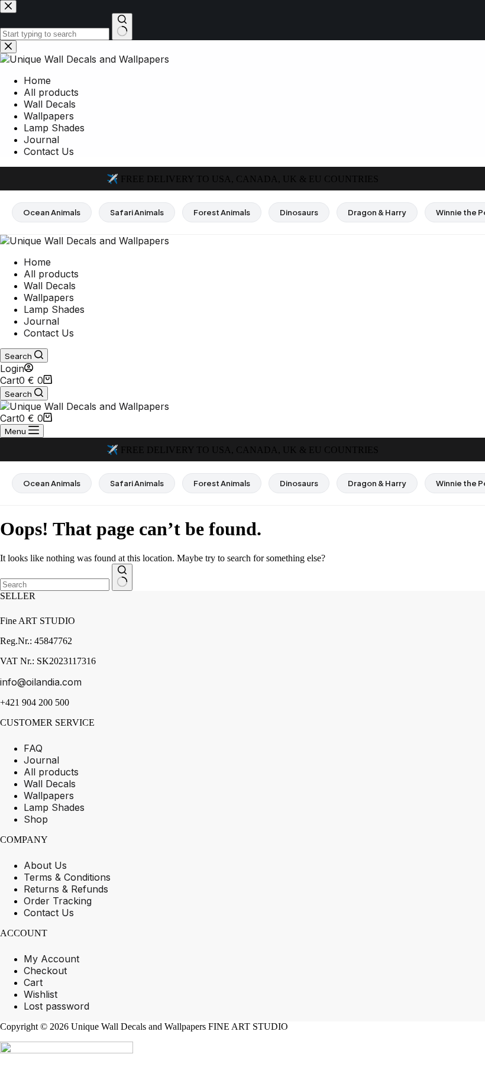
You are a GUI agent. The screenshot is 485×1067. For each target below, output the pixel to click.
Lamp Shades (54, 309)
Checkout (45, 971)
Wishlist (40, 994)
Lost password (56, 1006)
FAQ (33, 748)
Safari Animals (137, 212)
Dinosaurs (299, 212)
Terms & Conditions (67, 877)
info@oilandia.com (41, 682)
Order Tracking (58, 901)
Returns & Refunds (66, 889)
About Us (45, 865)
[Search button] (122, 577)
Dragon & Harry (377, 212)
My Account (51, 959)
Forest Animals (221, 212)
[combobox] (54, 584)
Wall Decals (50, 286)
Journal (41, 321)
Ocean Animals (51, 212)
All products (51, 274)
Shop (36, 819)
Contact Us (49, 333)
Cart (33, 982)
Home (37, 262)
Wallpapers (49, 297)
